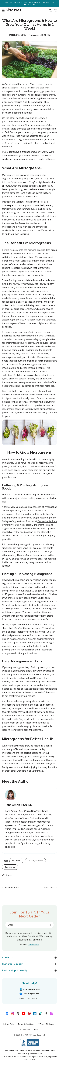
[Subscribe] (50, 925)
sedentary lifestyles (12, 375)
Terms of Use (33, 944)
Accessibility (25, 1029)
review (23, 332)
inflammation (9, 367)
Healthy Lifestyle (35, 860)
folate (32, 353)
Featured (16, 860)
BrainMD (24, 1035)
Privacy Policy (9, 1024)
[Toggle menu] (3, 10)
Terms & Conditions (26, 1024)
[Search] (50, 10)
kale (48, 208)
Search (36, 1029)
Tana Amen (10, 867)
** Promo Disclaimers (47, 1024)
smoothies (15, 692)
